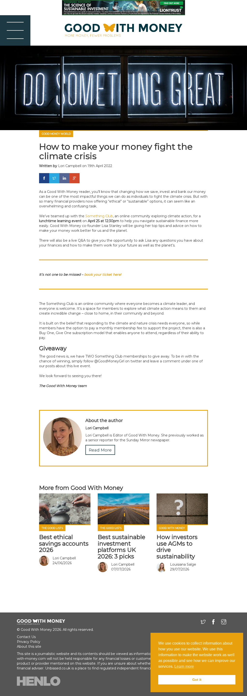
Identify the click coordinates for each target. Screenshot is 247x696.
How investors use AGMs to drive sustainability (177, 547)
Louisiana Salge (183, 564)
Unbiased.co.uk (57, 668)
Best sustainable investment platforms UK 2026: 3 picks (121, 547)
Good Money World (56, 133)
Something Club (99, 216)
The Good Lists (52, 528)
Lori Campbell (69, 166)
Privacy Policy (28, 642)
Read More (100, 449)
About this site (29, 646)
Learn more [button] (184, 666)
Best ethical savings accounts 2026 (64, 543)
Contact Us (26, 637)
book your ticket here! (102, 274)
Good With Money (172, 528)
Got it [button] (196, 680)
